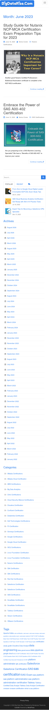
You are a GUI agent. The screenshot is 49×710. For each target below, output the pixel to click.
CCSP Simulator (20, 642)
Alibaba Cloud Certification (16, 479)
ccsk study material (25, 636)
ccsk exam (26, 633)
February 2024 (12, 327)
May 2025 (10, 254)
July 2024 (10, 301)
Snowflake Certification (15, 600)
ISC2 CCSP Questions (21, 656)
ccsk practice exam (14, 636)
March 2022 (11, 449)
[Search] (43, 177)
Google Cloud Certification (16, 542)
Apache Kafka (8, 633)
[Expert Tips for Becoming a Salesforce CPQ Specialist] (8, 211)
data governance (24, 650)
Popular (9, 184)
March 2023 (11, 385)
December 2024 (13, 275)
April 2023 (10, 380)
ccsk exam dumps (34, 633)
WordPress (31, 707)
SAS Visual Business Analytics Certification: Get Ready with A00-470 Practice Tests (28, 200)
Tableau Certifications (15, 610)
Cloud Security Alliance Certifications (20, 500)
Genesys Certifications (15, 531)
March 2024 (11, 322)
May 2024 (10, 311)
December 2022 (13, 401)
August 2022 (11, 422)
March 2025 (11, 264)
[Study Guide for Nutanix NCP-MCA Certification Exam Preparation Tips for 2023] (24, 61)
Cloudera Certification (15, 505)
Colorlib (17, 707)
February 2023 (12, 391)
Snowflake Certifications (16, 605)
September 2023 (13, 354)
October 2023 (12, 348)
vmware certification (17, 688)
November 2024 (13, 280)
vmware (6, 688)
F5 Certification (12, 526)
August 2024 (11, 296)
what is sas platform (32, 688)
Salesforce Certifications (16, 589)
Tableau (31, 682)
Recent (20, 184)
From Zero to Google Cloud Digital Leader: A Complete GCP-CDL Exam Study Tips (27, 190)
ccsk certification (18, 633)
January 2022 (12, 459)
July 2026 (10, 232)
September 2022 (13, 417)
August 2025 (11, 248)
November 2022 (13, 406)
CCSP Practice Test (35, 639)
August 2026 (11, 227)
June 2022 (11, 433)
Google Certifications (14, 537)
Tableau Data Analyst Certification (32, 685)
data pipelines (36, 649)
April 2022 (10, 443)
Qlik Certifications (13, 573)
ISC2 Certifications (14, 547)
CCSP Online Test (25, 639)
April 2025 (10, 259)
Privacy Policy (24, 700)
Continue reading (36, 89)
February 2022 (12, 454)
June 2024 (11, 306)
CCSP (32, 636)
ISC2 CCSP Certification (19, 653)
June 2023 (11, 369)
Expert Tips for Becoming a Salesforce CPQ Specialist (28, 210)
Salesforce (33, 663)
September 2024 (13, 290)
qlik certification (21, 663)
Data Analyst (24, 645)
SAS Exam (26, 674)
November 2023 (13, 343)
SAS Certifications (38, 117)
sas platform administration (15, 678)
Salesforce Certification (15, 584)
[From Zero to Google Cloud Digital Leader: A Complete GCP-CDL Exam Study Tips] (8, 191)
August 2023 (11, 359)
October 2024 (12, 285)
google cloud (8, 653)
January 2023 (12, 396)
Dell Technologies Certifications (18, 521)
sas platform (38, 674)
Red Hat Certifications (15, 579)
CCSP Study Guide (30, 642)
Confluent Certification (15, 510)
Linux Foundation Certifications (18, 558)
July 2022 (10, 427)
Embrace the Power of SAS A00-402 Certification (21, 108)
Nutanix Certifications (15, 563)
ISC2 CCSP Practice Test (34, 653)
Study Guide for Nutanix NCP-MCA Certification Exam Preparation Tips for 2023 (22, 31)
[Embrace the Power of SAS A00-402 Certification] (24, 134)
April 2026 (10, 238)
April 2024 (10, 317)
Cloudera (15, 645)
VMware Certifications (15, 621)
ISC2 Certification (33, 656)
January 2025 (12, 269)
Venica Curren (23, 42)
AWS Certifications (14, 484)
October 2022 (12, 412)
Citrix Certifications (14, 494)
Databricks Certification (15, 515)
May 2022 (10, 438)
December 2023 (13, 338)
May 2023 (10, 375)
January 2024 (12, 333)
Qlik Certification (13, 568)
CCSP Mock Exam (14, 639)
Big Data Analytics (13, 489)
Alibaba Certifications (15, 473)
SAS (30, 669)
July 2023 (10, 364)
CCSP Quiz (12, 642)
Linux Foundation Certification (18, 552)
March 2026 (11, 243)
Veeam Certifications (14, 616)
